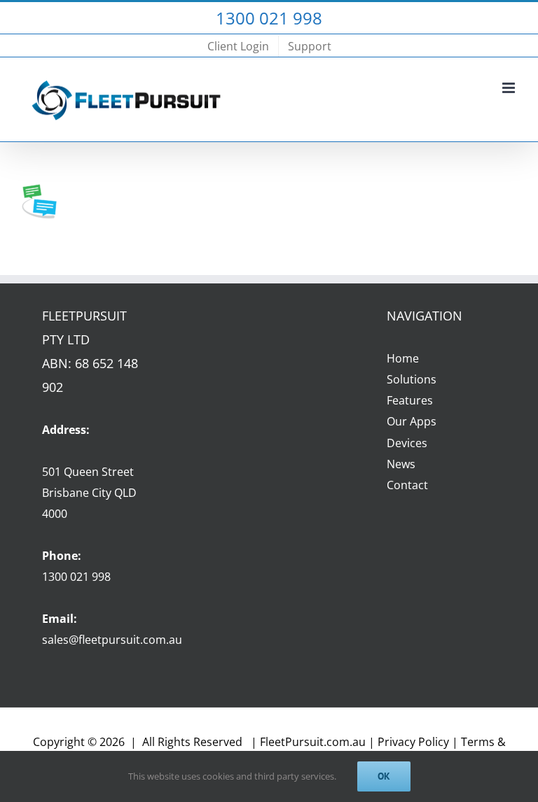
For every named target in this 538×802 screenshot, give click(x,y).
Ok (384, 776)
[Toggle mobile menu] (509, 87)
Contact (407, 485)
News (401, 464)
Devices (407, 443)
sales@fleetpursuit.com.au (112, 639)
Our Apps (411, 421)
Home (403, 358)
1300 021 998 (76, 576)
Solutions (411, 379)
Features (410, 400)
